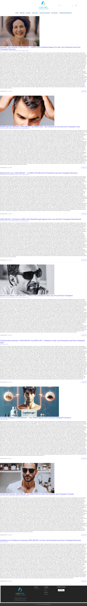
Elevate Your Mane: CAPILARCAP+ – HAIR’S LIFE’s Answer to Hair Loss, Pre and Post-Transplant (36, 296)
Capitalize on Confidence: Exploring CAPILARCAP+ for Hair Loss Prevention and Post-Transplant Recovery (40, 540)
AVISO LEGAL (46, 588)
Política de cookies (44, 13)
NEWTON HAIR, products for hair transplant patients (19, 50)
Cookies (45, 590)
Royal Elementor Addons (46, 604)
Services (22, 13)
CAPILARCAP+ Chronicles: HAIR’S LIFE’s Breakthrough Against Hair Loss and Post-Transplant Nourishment (40, 219)
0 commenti (9, 91)
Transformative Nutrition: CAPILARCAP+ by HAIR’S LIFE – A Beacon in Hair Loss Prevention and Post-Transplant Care (42, 341)
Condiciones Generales (46, 592)
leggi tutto (84, 91)
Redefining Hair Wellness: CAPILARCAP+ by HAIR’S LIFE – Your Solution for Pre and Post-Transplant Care (40, 127)
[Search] (73, 5)
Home (16, 13)
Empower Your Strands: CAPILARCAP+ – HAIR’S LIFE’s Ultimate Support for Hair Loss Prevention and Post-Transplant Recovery (40, 48)
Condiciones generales (65, 13)
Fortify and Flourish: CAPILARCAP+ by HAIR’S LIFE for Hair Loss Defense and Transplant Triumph (37, 494)
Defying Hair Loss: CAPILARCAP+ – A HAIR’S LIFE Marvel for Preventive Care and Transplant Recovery (39, 173)
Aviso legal (35, 13)
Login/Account (36, 588)
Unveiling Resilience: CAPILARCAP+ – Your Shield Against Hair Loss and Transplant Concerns (35, 418)
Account (28, 13)
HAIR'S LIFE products (4, 50)
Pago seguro (54, 13)
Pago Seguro (46, 594)
